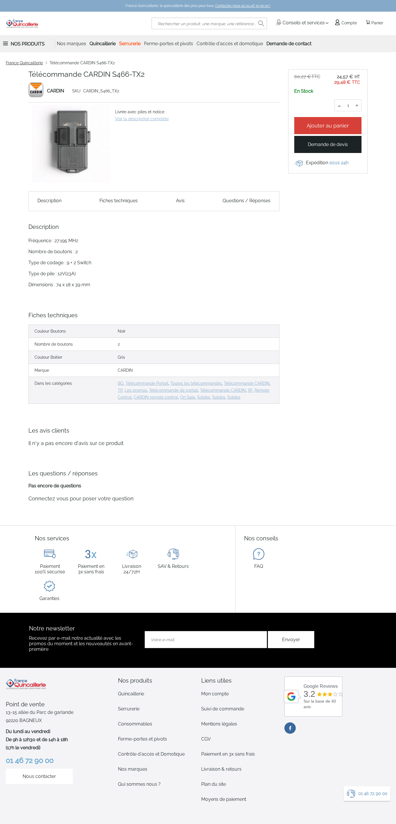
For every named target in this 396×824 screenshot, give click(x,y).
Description (49, 200)
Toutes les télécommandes (196, 383)
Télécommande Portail (147, 383)
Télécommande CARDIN (247, 383)
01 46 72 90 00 (372, 793)
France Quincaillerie (24, 63)
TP (120, 390)
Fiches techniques (118, 200)
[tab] (156, 681)
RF (250, 390)
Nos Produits (28, 44)
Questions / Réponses (246, 200)
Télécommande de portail (173, 390)
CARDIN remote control (156, 397)
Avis (180, 200)
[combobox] (209, 23)
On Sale (187, 397)
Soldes (203, 397)
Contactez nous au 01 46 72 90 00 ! (242, 6)
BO (120, 383)
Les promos (136, 390)
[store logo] (22, 23)
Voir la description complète (142, 118)
